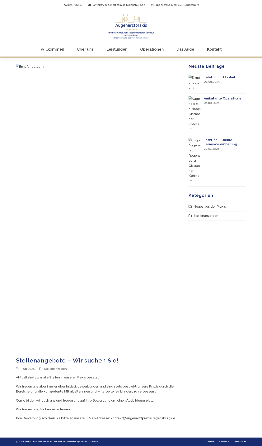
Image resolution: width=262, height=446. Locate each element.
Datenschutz (239, 441)
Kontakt (210, 441)
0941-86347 (74, 4)
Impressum (224, 441)
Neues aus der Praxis (210, 206)
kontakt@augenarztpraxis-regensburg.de (118, 4)
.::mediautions (89, 441)
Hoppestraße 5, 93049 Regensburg (176, 4)
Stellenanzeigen (55, 369)
